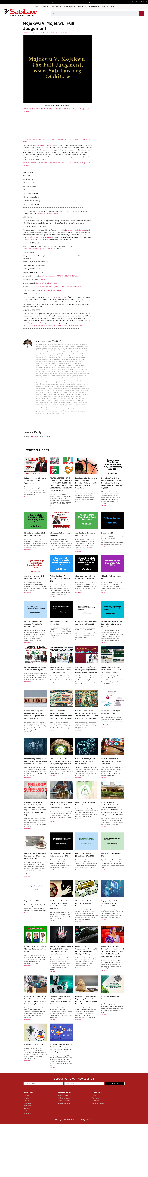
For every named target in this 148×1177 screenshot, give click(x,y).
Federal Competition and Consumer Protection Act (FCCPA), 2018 (33, 624)
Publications (68, 6)
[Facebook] (132, 2)
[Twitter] (134, 2)
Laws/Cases (55, 6)
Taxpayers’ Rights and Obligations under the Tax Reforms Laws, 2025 (110, 903)
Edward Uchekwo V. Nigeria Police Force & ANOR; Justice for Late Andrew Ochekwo (111, 669)
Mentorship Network (98, 1103)
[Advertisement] (58, 126)
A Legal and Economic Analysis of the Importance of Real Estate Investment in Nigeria (61, 805)
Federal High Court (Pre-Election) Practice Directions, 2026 (60, 578)
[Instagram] (137, 2)
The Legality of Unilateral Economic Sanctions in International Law (84, 903)
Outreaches (95, 1100)
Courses (36, 6)
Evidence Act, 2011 (107, 533)
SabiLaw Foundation (37, 2)
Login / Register (51, 2)
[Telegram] (139, 2)
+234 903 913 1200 (43, 279)
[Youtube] (144, 2)
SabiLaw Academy (27, 2)
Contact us (27, 1103)
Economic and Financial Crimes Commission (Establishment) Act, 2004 (112, 624)
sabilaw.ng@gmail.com (59, 325)
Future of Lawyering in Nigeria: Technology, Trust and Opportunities (35, 480)
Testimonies (93, 6)
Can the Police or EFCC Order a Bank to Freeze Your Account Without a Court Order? (61, 669)
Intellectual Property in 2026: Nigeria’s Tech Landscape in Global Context (85, 761)
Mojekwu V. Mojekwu (45, 145)
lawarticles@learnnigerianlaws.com (39, 237)
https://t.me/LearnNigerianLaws (46, 283)
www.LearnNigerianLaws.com (76, 230)
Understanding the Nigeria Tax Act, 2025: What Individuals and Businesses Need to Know (35, 761)
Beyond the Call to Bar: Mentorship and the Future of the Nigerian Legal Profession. (61, 761)
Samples (45, 6)
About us (26, 1100)
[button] (89, 2)
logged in (35, 436)
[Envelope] (146, 2)
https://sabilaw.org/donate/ (36, 323)
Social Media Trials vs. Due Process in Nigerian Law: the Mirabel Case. (111, 761)
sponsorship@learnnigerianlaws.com (37, 249)
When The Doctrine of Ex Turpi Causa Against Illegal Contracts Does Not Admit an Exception (86, 669)
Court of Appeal (64, 33)
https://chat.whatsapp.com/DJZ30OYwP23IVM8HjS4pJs (58, 276)
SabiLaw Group (6, 2)
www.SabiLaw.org (62, 297)
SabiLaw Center (63, 1095)
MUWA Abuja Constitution (33, 1044)
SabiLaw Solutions (16, 2)
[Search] (141, 13)
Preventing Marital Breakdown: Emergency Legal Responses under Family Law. (35, 856)
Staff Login (27, 1106)
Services (81, 6)
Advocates (95, 1098)
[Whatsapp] (141, 2)
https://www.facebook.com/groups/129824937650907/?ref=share (58, 287)
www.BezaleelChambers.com (50, 214)
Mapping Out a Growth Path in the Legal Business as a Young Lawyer (35, 949)
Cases (56, 33)
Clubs (94, 1095)
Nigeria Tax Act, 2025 (32, 901)
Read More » (27, 496)
